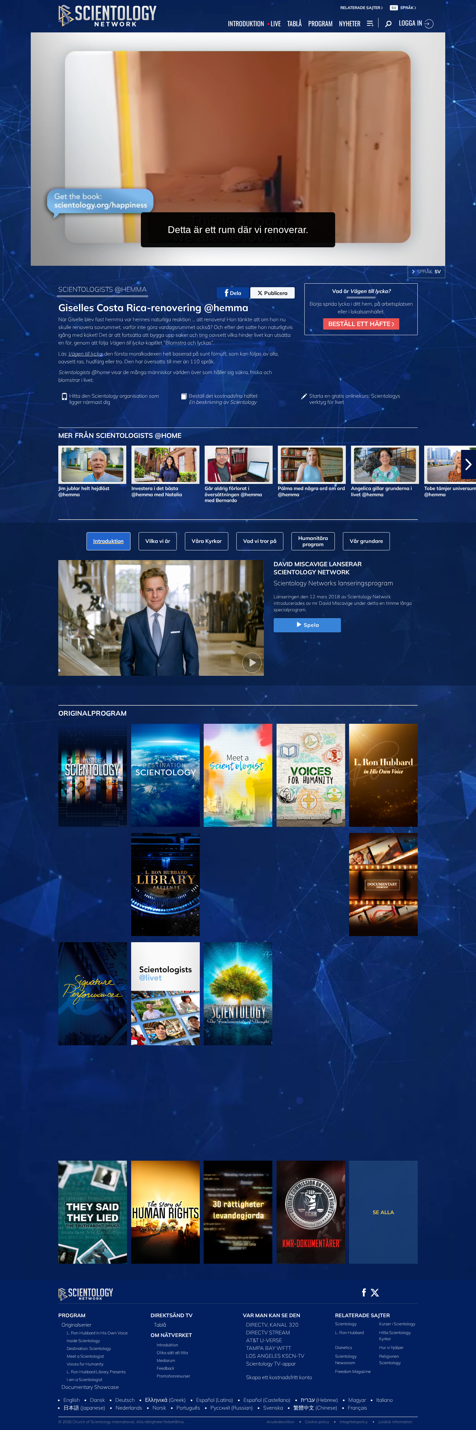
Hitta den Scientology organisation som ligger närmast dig (114, 399)
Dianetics (343, 1347)
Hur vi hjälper (391, 1347)
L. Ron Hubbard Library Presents (96, 1371)
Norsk (159, 1407)
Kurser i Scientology (397, 1323)
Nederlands (129, 1407)
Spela (312, 625)
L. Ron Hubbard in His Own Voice (97, 1332)
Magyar (357, 1400)
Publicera (276, 293)
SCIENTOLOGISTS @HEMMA (102, 289)
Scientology (346, 1323)
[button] (7, 464)
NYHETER (349, 24)
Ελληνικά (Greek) (165, 1400)
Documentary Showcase (90, 1387)
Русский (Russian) (231, 1407)
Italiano (384, 1400)
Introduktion (167, 1344)
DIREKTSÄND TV (172, 1315)
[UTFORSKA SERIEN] (92, 775)
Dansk (97, 1400)
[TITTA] (92, 884)
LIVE (276, 24)
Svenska (273, 1407)
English (71, 1400)
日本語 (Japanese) (84, 1407)
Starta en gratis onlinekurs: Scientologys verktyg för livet (354, 399)
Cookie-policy (317, 1421)
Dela (235, 293)
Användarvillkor (280, 1421)
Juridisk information (395, 1421)
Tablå (160, 1324)
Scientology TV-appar (271, 1363)
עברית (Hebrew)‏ (319, 1400)
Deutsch (125, 1400)
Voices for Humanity (85, 1363)
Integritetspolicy (354, 1421)
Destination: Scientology (89, 1348)
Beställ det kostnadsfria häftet (223, 399)
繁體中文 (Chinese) (315, 1407)
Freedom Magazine (353, 1371)
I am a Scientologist (84, 1379)
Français (357, 1407)
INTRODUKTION (246, 24)
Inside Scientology (83, 1340)
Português (188, 1407)
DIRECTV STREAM (268, 1332)
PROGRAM (320, 24)
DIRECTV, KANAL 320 (272, 1324)
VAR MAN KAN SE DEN (271, 1315)
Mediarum (166, 1360)
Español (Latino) (214, 1400)
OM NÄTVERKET (171, 1335)
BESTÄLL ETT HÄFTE (360, 324)
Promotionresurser (173, 1375)
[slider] (250, 259)
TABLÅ (294, 24)
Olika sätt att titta (172, 1352)
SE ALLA (383, 1212)
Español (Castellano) (267, 1400)
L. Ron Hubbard (349, 1332)
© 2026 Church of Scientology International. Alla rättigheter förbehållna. (121, 1421)
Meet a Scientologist (85, 1356)
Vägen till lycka (85, 353)
